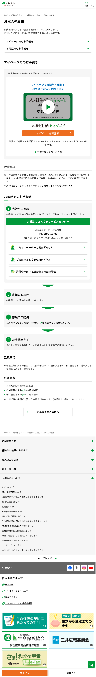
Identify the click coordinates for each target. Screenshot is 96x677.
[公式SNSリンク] (70, 568)
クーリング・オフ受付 (12, 545)
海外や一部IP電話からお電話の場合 (36, 271)
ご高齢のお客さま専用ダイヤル (33, 259)
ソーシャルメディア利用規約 (15, 540)
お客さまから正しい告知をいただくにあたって (22, 497)
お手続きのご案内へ (48, 412)
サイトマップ (8, 487)
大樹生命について (11, 478)
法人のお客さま (10, 459)
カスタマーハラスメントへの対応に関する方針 (23, 550)
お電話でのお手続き (17, 48)
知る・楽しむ (9, 468)
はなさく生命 (11, 596)
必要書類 (46, 322)
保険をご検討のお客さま (15, 450)
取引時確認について (11, 501)
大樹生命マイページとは (49, 151)
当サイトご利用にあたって (14, 516)
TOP (6, 15)
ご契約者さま (16, 15)
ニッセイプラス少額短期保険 (18, 603)
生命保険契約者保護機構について (17, 530)
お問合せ (71, 673)
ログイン (25, 673)
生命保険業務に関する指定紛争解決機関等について (24, 521)
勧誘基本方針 (8, 506)
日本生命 (9, 584)
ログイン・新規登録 (48, 133)
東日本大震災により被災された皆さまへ (20, 535)
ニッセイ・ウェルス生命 (16, 590)
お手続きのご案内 (32, 15)
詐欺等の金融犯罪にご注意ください (18, 526)
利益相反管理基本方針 (12, 511)
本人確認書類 (31, 390)
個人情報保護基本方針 (12, 492)
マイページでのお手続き (20, 41)
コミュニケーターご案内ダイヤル (34, 247)
